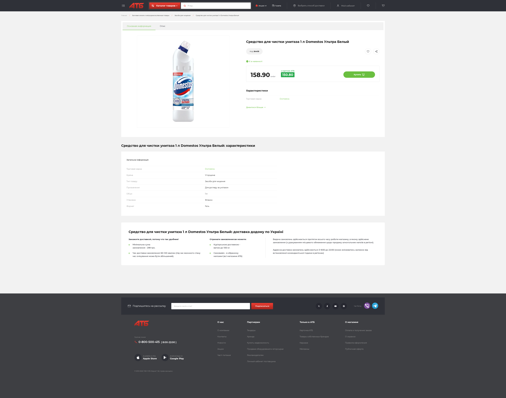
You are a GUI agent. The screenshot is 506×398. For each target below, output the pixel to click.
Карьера (304, 343)
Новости (221, 343)
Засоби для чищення (183, 15)
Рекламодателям (255, 355)
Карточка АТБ (306, 330)
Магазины (304, 349)
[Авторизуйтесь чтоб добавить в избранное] (368, 51)
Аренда (250, 336)
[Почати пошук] (183, 6)
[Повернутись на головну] (136, 5)
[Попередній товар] (53, 190)
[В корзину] (383, 5)
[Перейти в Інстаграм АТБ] (344, 306)
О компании (223, 330)
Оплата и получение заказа (358, 330)
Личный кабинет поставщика (261, 361)
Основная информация (139, 26)
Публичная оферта (354, 349)
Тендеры (251, 330)
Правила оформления (356, 343)
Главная (124, 15)
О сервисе (350, 336)
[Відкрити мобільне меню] (123, 6)
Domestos (284, 99)
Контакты (222, 336)
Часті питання (224, 355)
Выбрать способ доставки (311, 5)
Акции (220, 349)
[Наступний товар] (452, 190)
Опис (162, 26)
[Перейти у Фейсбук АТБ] (327, 306)
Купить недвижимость (258, 343)
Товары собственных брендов (314, 336)
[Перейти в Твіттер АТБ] (319, 306)
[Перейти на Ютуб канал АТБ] (335, 306)
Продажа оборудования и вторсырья (265, 349)
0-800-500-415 (149, 342)
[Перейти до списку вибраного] (368, 5)
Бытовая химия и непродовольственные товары (150, 15)
